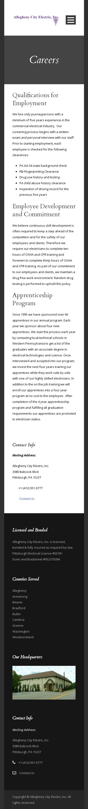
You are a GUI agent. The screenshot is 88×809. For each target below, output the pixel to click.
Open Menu (71, 20)
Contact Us (26, 498)
